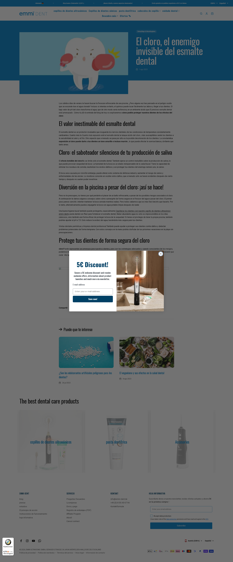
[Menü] (12, 539)
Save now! (92, 299)
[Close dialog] (161, 254)
